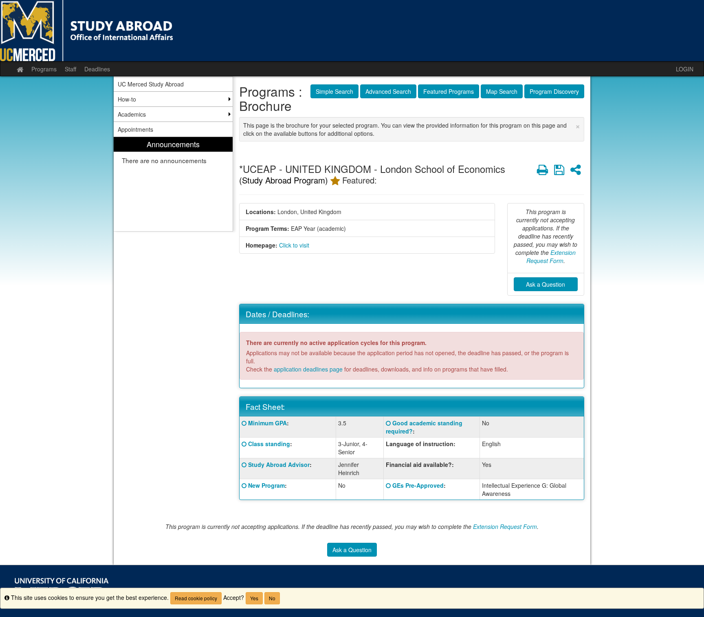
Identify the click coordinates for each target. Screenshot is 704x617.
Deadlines (97, 69)
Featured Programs (448, 91)
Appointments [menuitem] (135, 129)
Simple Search (334, 91)
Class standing (269, 444)
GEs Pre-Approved (418, 485)
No (272, 598)
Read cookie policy (196, 598)
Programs (44, 69)
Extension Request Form (551, 256)
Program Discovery (554, 91)
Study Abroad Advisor (279, 464)
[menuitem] (173, 184)
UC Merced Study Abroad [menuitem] (151, 84)
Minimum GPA (267, 423)
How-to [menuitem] (127, 99)
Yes (254, 598)
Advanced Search (388, 91)
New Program (266, 485)
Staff (70, 69)
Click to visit (294, 245)
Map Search (501, 91)
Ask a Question (545, 284)
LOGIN (684, 69)
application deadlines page (308, 369)
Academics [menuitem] (132, 114)
